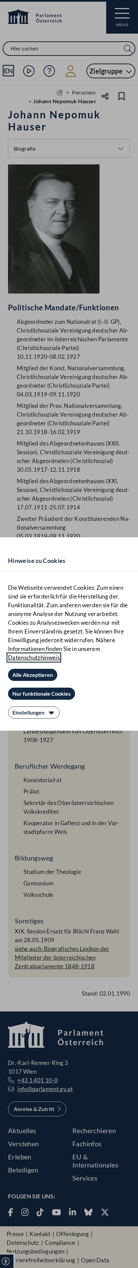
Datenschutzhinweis (34, 657)
